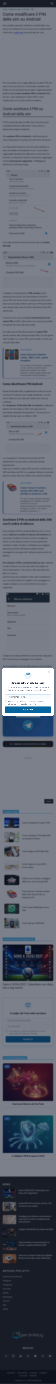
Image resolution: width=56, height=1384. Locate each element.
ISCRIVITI (28, 710)
